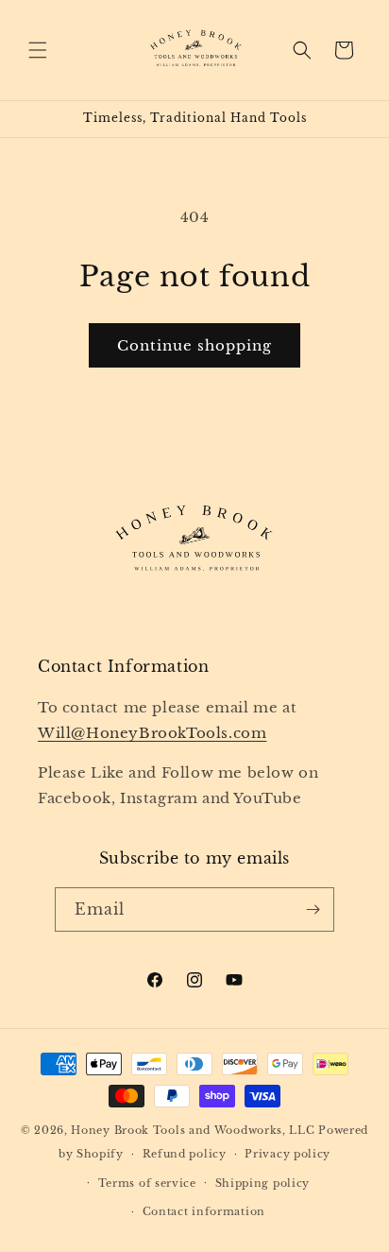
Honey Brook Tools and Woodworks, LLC (192, 1130)
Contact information (204, 1211)
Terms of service (147, 1183)
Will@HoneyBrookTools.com (152, 733)
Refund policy (185, 1153)
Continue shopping (194, 345)
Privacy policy (287, 1153)
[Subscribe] (312, 909)
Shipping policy (263, 1183)
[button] (38, 50)
